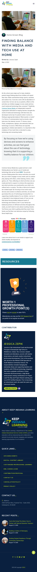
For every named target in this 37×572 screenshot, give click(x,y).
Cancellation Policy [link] (12, 482)
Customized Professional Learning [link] (18, 464)
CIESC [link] (23, 567)
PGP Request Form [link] (26, 316)
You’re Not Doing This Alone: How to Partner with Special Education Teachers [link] (21, 522)
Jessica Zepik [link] (13, 344)
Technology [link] (12, 249)
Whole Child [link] (19, 249)
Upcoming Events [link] (10, 456)
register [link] (14, 312)
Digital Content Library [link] (13, 460)
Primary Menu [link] (33, 3)
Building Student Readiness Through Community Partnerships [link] (20, 539)
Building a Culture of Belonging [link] (18, 531)
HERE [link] (21, 172)
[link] (33, 552)
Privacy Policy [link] (9, 486)
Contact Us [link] (8, 477)
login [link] (8, 312)
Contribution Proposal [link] (13, 473)
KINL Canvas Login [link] (11, 469)
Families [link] (5, 249)
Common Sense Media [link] (8, 108)
